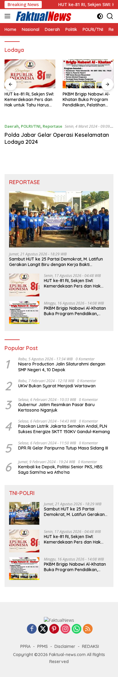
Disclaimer (64, 646)
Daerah (12, 126)
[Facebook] (32, 629)
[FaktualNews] (43, 16)
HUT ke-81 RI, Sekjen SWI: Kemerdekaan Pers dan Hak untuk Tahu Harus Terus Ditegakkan (29, 99)
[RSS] (88, 629)
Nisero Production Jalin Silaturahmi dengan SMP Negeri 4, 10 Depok (61, 366)
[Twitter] (43, 629)
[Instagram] (65, 629)
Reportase (52, 126)
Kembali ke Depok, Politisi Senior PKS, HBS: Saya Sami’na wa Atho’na (60, 469)
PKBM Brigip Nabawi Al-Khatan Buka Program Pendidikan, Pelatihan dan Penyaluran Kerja (86, 99)
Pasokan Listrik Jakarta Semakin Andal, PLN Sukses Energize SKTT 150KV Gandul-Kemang (64, 428)
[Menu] (9, 16)
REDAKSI (90, 646)
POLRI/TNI (31, 126)
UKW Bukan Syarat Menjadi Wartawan (57, 386)
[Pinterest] (54, 629)
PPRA (25, 646)
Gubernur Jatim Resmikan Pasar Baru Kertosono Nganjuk (56, 407)
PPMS (42, 646)
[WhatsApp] (76, 629)
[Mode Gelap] (100, 16)
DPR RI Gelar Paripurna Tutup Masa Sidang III (63, 448)
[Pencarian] (110, 16)
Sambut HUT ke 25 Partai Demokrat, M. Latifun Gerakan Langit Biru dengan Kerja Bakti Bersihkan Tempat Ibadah (56, 261)
